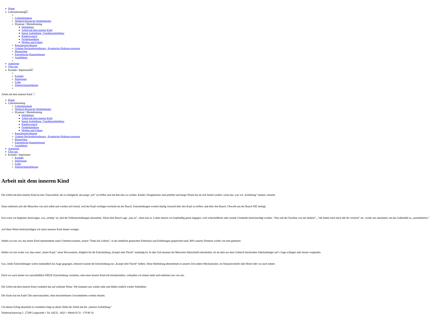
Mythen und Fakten (32, 42)
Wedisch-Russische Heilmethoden (33, 21)
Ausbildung (21, 57)
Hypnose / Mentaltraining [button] (28, 112)
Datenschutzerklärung (26, 85)
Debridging (28, 27)
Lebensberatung (23, 18)
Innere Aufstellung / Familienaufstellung (43, 33)
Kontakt (19, 76)
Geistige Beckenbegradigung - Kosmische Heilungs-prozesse (47, 48)
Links (18, 82)
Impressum (20, 79)
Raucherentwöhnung (26, 45)
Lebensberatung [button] (16, 103)
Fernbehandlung (30, 39)
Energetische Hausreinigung (30, 54)
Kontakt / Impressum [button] (19, 70)
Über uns (13, 66)
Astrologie (13, 63)
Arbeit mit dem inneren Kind (37, 30)
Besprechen (21, 51)
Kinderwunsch (29, 36)
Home (11, 8)
